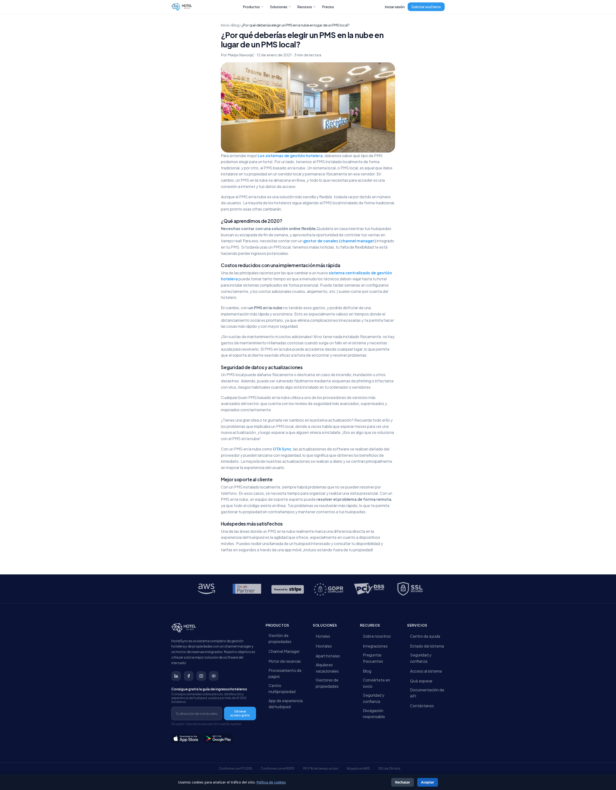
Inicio (225, 25)
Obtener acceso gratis (240, 713)
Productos (251, 7)
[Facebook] (188, 676)
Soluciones (278, 7)
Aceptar (427, 782)
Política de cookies (271, 782)
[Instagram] (201, 676)
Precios (328, 7)
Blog (235, 25)
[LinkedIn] (176, 676)
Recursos (304, 7)
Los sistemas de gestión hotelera (290, 155)
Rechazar (402, 782)
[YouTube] (213, 676)
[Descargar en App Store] (186, 738)
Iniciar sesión (395, 7)
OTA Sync (282, 448)
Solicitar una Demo (426, 7)
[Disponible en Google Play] (218, 738)
